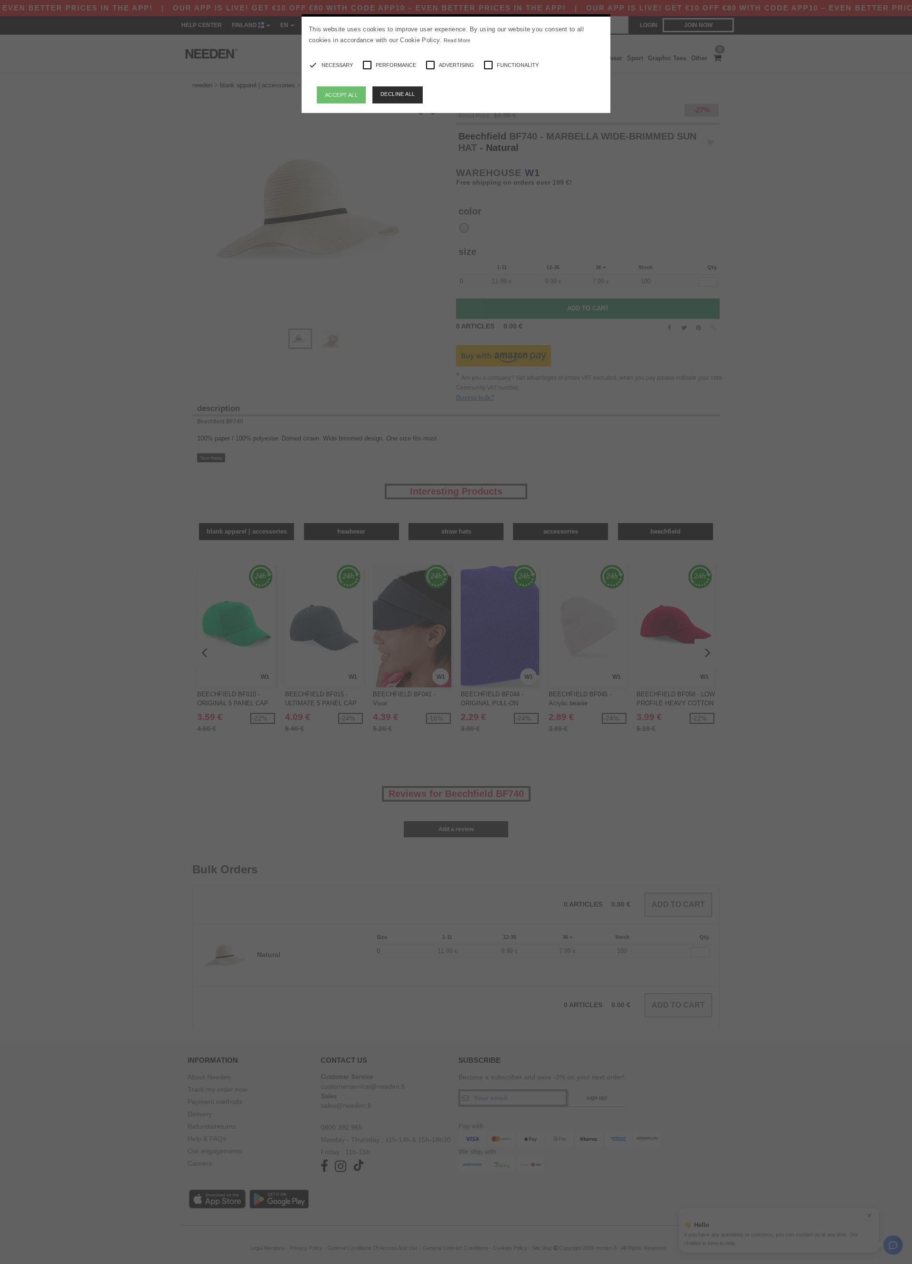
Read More (457, 40)
